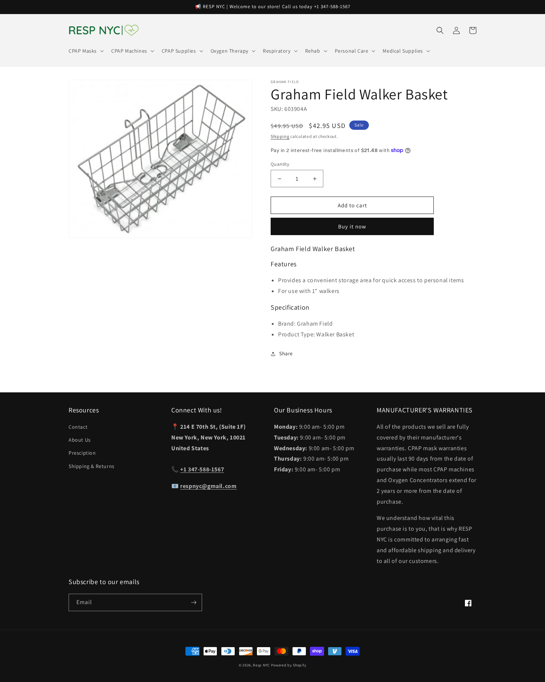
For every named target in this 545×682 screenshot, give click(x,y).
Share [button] (286, 353)
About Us (80, 439)
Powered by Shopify (289, 665)
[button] (85, 51)
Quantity (280, 164)
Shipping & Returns (92, 466)
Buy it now (352, 226)
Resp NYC (261, 665)
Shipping (280, 136)
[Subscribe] (193, 602)
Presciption (82, 452)
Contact (78, 427)
